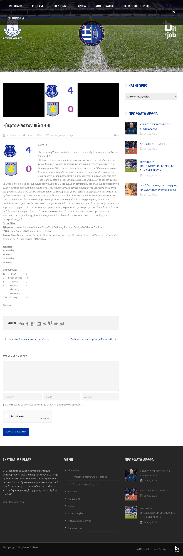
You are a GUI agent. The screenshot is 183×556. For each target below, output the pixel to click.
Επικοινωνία (16, 18)
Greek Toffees (35, 135)
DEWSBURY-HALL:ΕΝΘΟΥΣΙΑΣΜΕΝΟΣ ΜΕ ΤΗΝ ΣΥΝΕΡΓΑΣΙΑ (157, 166)
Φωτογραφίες (104, 6)
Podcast (37, 6)
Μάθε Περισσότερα (13, 502)
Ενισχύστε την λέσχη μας (86, 484)
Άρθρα (82, 6)
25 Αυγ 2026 (150, 134)
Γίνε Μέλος (15, 6)
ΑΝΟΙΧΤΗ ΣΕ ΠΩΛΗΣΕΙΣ (154, 144)
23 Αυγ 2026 (150, 195)
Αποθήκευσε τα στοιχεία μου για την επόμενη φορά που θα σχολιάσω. (44, 404)
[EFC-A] (61, 100)
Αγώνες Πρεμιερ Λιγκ (61, 135)
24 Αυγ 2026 (150, 175)
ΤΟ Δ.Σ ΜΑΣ (60, 6)
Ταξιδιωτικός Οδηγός (137, 6)
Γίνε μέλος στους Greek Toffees (90, 476)
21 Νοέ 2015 (13, 135)
